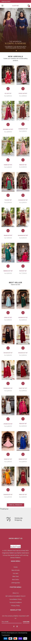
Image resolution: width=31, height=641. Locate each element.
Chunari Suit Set (23, 128)
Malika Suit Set (8, 235)
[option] (15, 30)
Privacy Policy (15, 605)
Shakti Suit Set (23, 388)
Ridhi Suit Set (23, 423)
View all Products (15, 505)
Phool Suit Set (23, 93)
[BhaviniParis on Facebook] (14, 626)
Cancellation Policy (15, 599)
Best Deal (15, 576)
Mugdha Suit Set (23, 352)
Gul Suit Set (8, 93)
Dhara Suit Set (8, 164)
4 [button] (18, 50)
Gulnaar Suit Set (23, 200)
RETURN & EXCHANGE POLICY (15, 596)
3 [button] (16, 50)
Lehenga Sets (15, 582)
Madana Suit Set (23, 317)
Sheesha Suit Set (8, 270)
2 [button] (14, 50)
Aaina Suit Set (8, 317)
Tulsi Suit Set (8, 200)
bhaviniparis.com (12, 633)
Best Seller (15, 579)
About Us (16, 593)
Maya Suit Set (23, 164)
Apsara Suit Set (8, 423)
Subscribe (26, 621)
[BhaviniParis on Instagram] (17, 626)
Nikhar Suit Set (23, 459)
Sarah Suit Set (8, 459)
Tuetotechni (6, 635)
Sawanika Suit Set (8, 129)
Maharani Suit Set (23, 235)
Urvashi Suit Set (8, 352)
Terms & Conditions (15, 602)
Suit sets (15, 573)
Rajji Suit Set (23, 270)
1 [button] (12, 50)
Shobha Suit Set (8, 388)
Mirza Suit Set (23, 494)
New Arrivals (15, 570)
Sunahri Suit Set (8, 494)
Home (15, 567)
